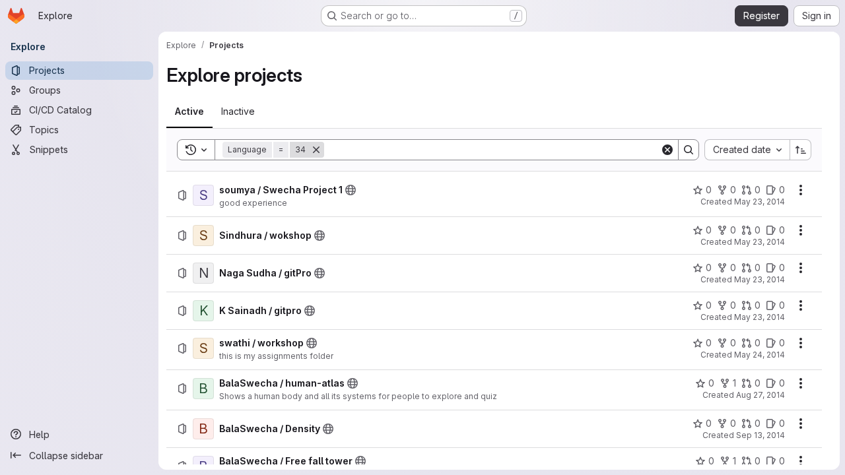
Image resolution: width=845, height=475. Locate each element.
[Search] (688, 149)
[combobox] (747, 149)
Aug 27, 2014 (760, 395)
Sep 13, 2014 (760, 435)
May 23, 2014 (759, 201)
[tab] (189, 111)
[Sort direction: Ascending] (800, 149)
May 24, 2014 (759, 355)
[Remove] (316, 150)
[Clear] (667, 150)
